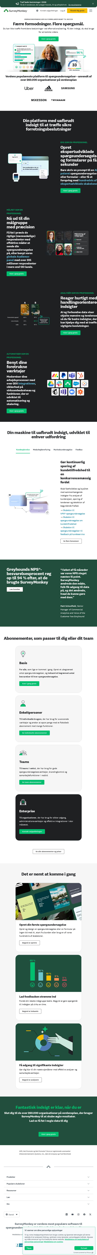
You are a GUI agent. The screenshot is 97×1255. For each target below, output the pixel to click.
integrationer (26, 383)
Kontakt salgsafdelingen (49, 11)
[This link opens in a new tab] (67, 1214)
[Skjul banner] (93, 4)
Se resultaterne (74, 5)
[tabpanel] (48, 501)
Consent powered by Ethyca (82, 1252)
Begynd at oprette (29, 943)
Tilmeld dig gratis (77, 10)
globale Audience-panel (18, 258)
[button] (48, 1177)
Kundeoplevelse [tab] (23, 449)
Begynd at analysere (30, 1080)
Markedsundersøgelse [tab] (63, 449)
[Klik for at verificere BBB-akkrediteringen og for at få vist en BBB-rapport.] (20, 1246)
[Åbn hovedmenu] (90, 10)
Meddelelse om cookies (53, 1242)
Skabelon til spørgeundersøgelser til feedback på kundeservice (72, 531)
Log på (62, 11)
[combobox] (12, 1214)
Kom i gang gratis (49, 39)
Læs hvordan (15, 589)
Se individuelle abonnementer (34, 733)
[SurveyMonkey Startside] (15, 11)
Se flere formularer (71, 541)
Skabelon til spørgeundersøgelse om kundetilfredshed (71, 520)
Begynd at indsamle (30, 1011)
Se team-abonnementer (31, 782)
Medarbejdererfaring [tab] (41, 449)
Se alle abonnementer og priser (48, 851)
